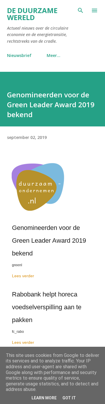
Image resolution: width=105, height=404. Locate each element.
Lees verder (23, 275)
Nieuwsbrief (19, 55)
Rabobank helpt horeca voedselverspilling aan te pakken (46, 307)
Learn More (44, 398)
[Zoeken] (80, 10)
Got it (69, 398)
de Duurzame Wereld (32, 14)
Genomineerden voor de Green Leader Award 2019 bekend (49, 240)
